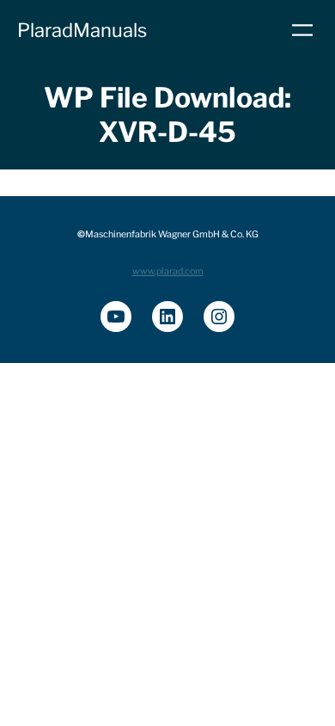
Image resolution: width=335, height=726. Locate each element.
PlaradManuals (82, 30)
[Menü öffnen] (302, 30)
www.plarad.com (168, 271)
